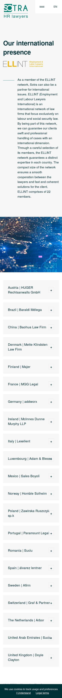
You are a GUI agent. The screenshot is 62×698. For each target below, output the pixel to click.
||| (42, 6)
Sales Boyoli (30, 475)
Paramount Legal (36, 532)
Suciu (28, 550)
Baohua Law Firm (33, 327)
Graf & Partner (38, 602)
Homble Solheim (34, 493)
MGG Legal (29, 384)
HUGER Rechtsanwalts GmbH (24, 289)
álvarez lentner (30, 567)
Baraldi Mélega (30, 309)
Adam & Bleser (40, 458)
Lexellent (23, 441)
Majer (26, 366)
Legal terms (42, 693)
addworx (30, 401)
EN (55, 6)
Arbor (40, 620)
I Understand (23, 693)
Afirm (27, 585)
